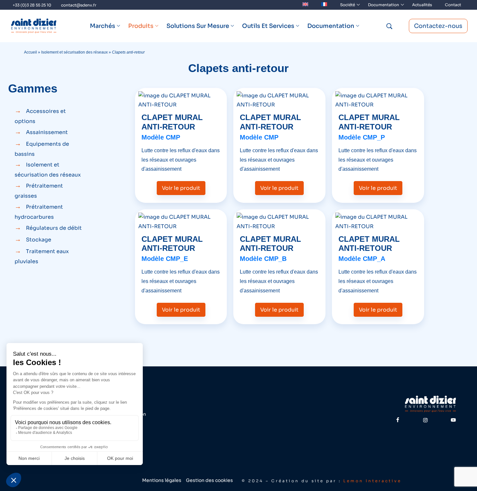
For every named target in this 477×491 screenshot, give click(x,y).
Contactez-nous (438, 26)
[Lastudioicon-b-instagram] (425, 420)
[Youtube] (453, 420)
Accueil (30, 52)
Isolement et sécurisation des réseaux (74, 52)
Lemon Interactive (372, 480)
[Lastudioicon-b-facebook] (397, 420)
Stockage (38, 239)
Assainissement (47, 132)
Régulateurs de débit (54, 228)
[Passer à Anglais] (305, 4)
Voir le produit (181, 188)
